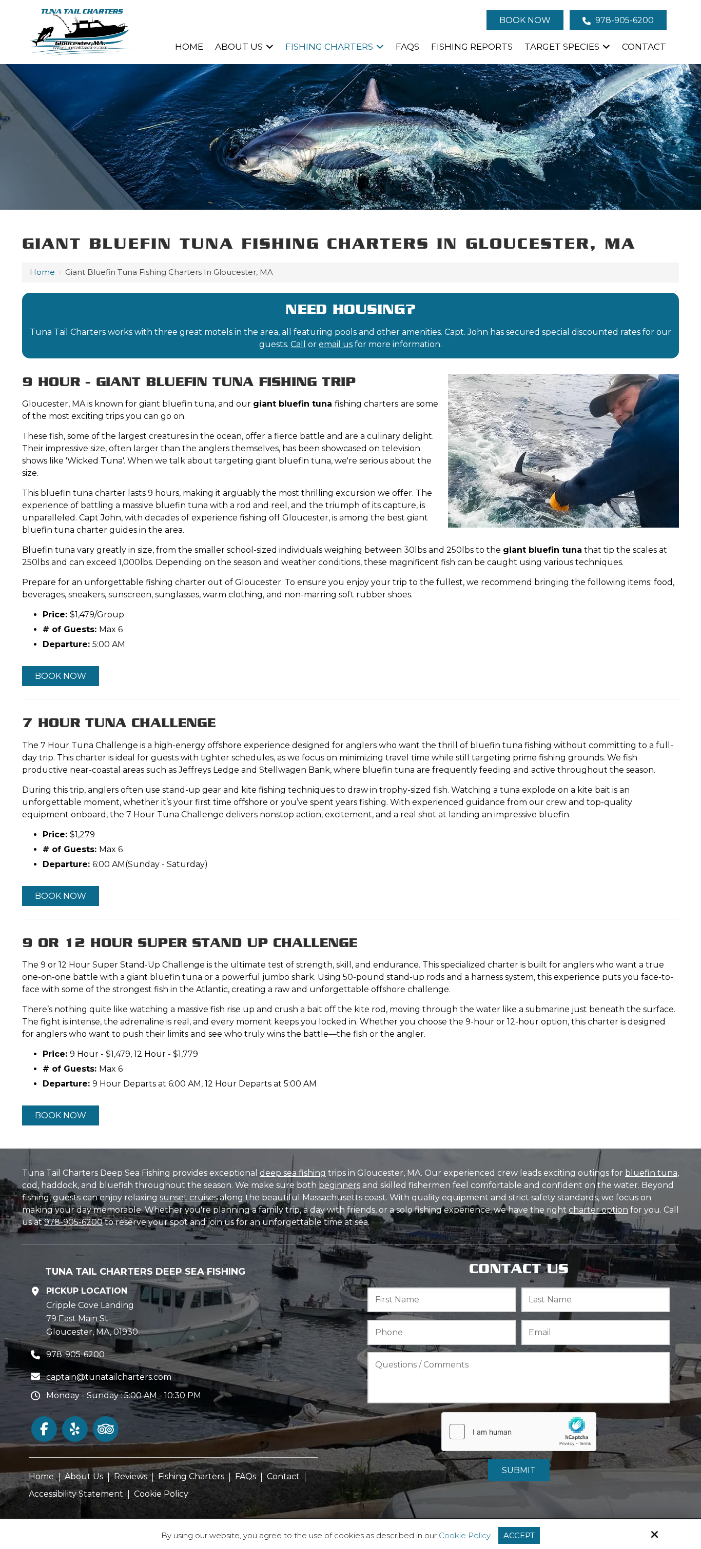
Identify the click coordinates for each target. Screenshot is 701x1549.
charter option (598, 1210)
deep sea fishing (293, 1173)
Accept (519, 1535)
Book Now (525, 20)
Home (42, 272)
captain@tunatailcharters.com (108, 1377)
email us (336, 344)
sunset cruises (189, 1197)
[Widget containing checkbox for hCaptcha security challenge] (518, 1431)
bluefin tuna (651, 1173)
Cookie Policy (465, 1535)
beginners (339, 1185)
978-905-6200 (623, 20)
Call (298, 344)
